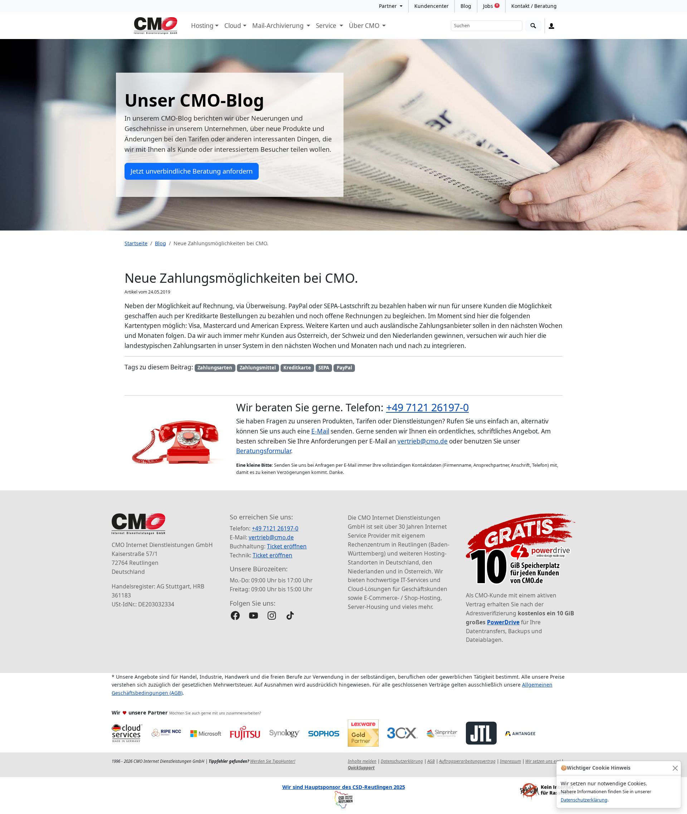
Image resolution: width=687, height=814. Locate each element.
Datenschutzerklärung (584, 800)
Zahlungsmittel (258, 367)
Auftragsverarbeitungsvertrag (467, 761)
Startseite (136, 243)
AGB (431, 761)
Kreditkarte (297, 367)
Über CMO (365, 25)
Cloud (232, 25)
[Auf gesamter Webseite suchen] (533, 26)
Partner (388, 6)
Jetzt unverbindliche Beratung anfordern (192, 171)
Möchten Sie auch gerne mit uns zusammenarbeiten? (215, 713)
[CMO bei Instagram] (271, 615)
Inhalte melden (362, 761)
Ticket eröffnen (287, 546)
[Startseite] (155, 25)
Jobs (490, 6)
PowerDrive (503, 622)
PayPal (344, 367)
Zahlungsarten (215, 367)
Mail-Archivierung (278, 25)
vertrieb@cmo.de (423, 441)
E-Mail (320, 431)
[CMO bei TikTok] (290, 615)
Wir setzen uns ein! (542, 761)
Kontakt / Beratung (534, 6)
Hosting (202, 25)
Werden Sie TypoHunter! (272, 761)
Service (327, 25)
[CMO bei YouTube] (253, 615)
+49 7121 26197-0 (427, 407)
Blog (466, 6)
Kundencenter (431, 6)
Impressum (510, 761)
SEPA (323, 367)
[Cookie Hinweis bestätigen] (675, 768)
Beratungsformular (263, 451)
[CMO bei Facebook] (235, 615)
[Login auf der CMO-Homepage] (551, 25)
